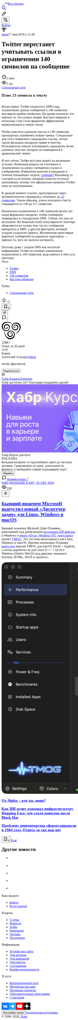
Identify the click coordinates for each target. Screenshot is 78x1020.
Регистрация (18, 906)
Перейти (8, 473)
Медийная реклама (22, 986)
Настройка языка (13, 1012)
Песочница (17, 937)
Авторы (15, 934)
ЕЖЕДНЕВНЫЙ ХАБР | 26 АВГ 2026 (28, 482)
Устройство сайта (21, 951)
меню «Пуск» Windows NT (37, 535)
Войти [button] (6, 25)
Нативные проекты (23, 990)
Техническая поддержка (41, 1012)
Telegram (26, 378)
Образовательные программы (30, 994)
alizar (5, 34)
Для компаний (19, 958)
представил (65, 535)
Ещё (14, 840)
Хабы (13, 927)
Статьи (14, 919)
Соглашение (18, 966)
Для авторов (18, 955)
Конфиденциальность (24, 969)
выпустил (8, 546)
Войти (14, 902)
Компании (17, 930)
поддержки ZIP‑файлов (59, 532)
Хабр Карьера (11, 378)
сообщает (47, 175)
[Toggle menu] (3, 4)
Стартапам (17, 997)
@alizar (31, 357)
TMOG (16, 539)
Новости (15, 923)
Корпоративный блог (24, 983)
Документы (17, 962)
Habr (23, 1016)
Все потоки (16, 3)
